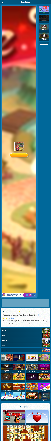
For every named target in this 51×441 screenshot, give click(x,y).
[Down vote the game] (30, 295)
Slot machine (13, 311)
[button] (49, 2)
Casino (7, 311)
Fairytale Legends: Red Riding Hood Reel (26, 311)
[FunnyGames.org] (3, 311)
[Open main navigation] (2, 2)
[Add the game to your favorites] (39, 315)
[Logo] (25, 2)
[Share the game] (33, 295)
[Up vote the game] (27, 295)
